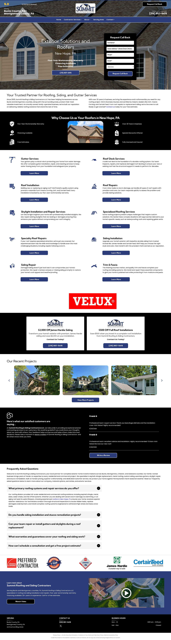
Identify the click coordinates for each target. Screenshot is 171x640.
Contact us (110, 107)
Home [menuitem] (58, 19)
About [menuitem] (86, 19)
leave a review (40, 434)
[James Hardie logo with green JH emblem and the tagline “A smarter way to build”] (117, 563)
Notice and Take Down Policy (95, 635)
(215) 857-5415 (158, 13)
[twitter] (60, 626)
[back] (9, 380)
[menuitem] (90, 19)
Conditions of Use (82, 635)
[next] (162, 380)
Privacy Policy (56, 635)
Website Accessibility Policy (111, 635)
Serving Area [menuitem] (98, 19)
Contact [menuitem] (109, 19)
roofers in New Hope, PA (61, 499)
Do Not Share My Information (69, 635)
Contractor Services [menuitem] (72, 19)
